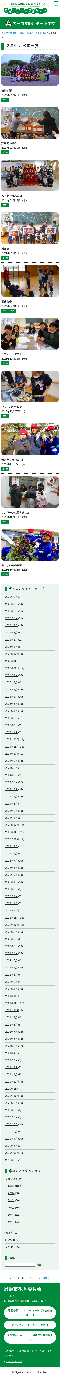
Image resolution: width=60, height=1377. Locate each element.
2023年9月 (11, 846)
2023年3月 (11, 889)
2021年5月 (11, 1046)
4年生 (11, 1207)
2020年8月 (11, 1110)
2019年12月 (12, 1153)
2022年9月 (11, 932)
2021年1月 (11, 1074)
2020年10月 (12, 1096)
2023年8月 (11, 853)
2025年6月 (11, 696)
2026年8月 (11, 597)
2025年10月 (12, 668)
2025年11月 (12, 661)
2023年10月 (12, 839)
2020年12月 (12, 1081)
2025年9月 (11, 675)
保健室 (9, 1232)
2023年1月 (11, 903)
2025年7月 (11, 689)
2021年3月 (11, 1060)
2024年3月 (11, 803)
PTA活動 (10, 1240)
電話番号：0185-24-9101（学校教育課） (30, 1312)
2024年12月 (12, 739)
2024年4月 (11, 796)
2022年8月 (11, 939)
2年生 (5, 100)
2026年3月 (11, 632)
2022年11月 (12, 917)
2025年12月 (12, 654)
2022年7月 (11, 946)
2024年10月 (12, 753)
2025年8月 (11, 682)
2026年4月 (11, 625)
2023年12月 (12, 825)
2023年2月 (11, 896)
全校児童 (10, 1179)
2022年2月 (11, 982)
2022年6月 (11, 953)
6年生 (11, 1221)
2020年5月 (11, 1131)
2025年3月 (11, 718)
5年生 (11, 1214)
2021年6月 (11, 1039)
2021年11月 (12, 1003)
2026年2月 (11, 639)
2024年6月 (11, 782)
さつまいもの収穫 (11, 565)
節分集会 (6, 301)
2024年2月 (11, 810)
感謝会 (5, 248)
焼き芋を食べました (12, 459)
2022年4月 (11, 967)
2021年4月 (11, 1053)
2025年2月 (11, 725)
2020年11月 (12, 1088)
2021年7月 (11, 1031)
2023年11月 (12, 832)
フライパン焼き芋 (11, 407)
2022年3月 (11, 974)
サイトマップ (14, 1361)
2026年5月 (11, 618)
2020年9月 (11, 1103)
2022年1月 (11, 989)
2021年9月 (11, 1017)
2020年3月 (11, 1145)
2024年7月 (11, 775)
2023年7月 (11, 860)
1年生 (5, 311)
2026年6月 (11, 611)
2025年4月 (11, 711)
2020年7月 (11, 1117)
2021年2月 (11, 1067)
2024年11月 (12, 746)
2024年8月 (11, 768)
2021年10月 (12, 1010)
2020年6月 (11, 1124)
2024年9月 (11, 761)
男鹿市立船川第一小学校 (33, 23)
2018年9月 (11, 1160)
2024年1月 (11, 818)
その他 (9, 1247)
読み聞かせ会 (9, 143)
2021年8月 (11, 1024)
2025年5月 (11, 704)
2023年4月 (11, 882)
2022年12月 (12, 910)
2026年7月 (11, 604)
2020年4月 (11, 1138)
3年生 (11, 1200)
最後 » (46, 1278)
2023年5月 (11, 875)
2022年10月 (12, 924)
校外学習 (6, 90)
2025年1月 (11, 732)
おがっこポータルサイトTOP (28, 1325)
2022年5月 (11, 960)
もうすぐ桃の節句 (11, 196)
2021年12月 (12, 996)
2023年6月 (11, 867)
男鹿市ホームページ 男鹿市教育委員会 (30, 1335)
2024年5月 (11, 789)
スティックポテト (11, 354)
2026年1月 (11, 646)
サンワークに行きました (15, 512)
